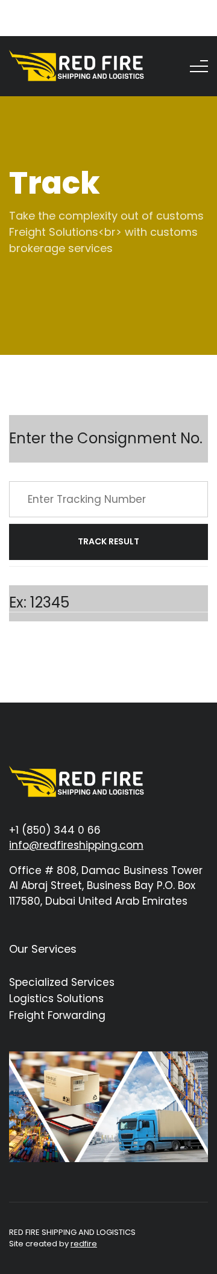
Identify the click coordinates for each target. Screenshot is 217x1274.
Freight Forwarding (57, 1015)
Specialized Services (62, 982)
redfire (84, 1243)
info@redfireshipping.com (76, 845)
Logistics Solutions (56, 998)
